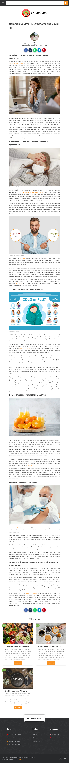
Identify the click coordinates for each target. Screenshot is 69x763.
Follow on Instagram (36, 718)
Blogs (34, 737)
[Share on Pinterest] (44, 50)
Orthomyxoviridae (24, 348)
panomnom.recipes (14, 741)
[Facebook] (60, 758)
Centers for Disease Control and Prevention (31, 192)
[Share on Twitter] (30, 50)
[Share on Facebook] (26, 50)
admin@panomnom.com (16, 737)
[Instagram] (65, 758)
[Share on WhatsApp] (35, 50)
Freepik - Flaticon (18, 759)
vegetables (30, 465)
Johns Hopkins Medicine (16, 63)
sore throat (19, 283)
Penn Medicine (21, 528)
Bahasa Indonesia (56, 737)
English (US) (55, 734)
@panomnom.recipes (15, 734)
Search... (35, 734)
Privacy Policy (36, 741)
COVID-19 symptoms (31, 593)
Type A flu (23, 258)
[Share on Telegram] (39, 50)
